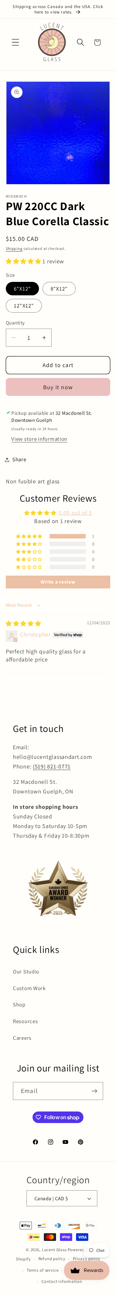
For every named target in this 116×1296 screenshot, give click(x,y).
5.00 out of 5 (75, 512)
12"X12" (24, 305)
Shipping (14, 248)
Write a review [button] (58, 581)
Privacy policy (87, 1258)
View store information (39, 438)
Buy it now (58, 387)
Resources (25, 1021)
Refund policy (51, 1258)
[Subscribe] (94, 1091)
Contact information (62, 1281)
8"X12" (59, 288)
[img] (23, 623)
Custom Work (29, 988)
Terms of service (42, 1270)
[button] (15, 42)
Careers (22, 1037)
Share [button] (19, 459)
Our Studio (26, 971)
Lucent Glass (54, 1249)
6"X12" (22, 288)
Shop (19, 1004)
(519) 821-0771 (52, 766)
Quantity (15, 322)
